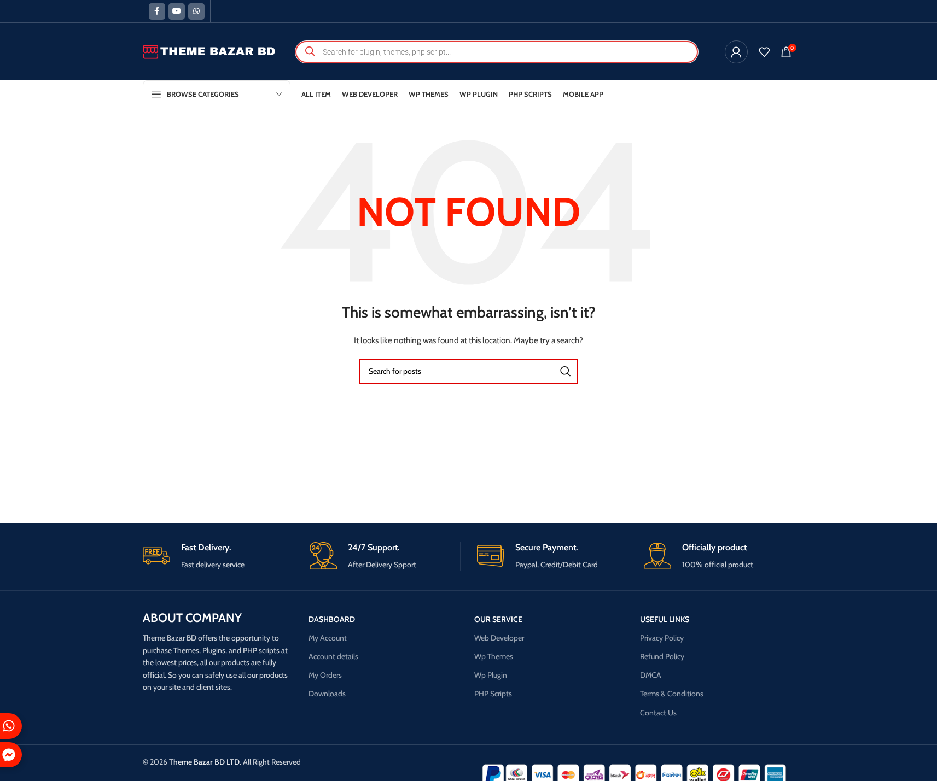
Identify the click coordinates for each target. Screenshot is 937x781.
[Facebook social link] (157, 11)
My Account (328, 638)
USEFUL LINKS (664, 619)
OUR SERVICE (498, 619)
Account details (333, 656)
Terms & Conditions (671, 693)
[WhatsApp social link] (196, 11)
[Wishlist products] (764, 52)
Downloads (327, 693)
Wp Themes (493, 656)
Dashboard (332, 619)
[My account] (736, 52)
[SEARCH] (565, 371)
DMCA (650, 675)
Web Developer (499, 638)
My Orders (325, 675)
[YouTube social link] (176, 11)
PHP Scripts (493, 693)
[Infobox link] (218, 556)
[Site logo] (210, 51)
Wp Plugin (490, 675)
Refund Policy (662, 656)
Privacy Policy (662, 638)
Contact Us (658, 713)
